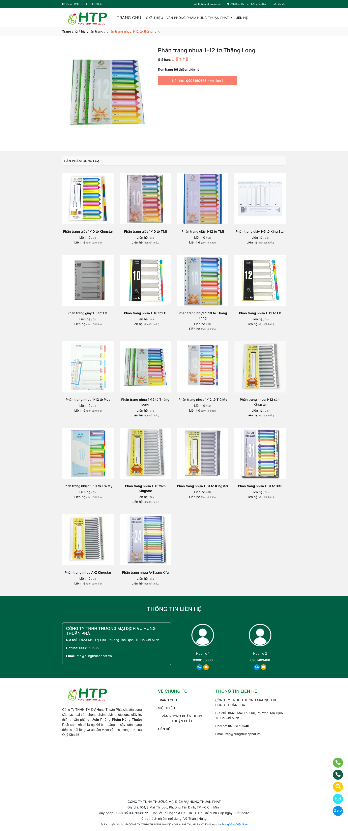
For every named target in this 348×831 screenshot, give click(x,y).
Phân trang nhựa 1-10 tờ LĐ (145, 313)
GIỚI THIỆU (154, 18)
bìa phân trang (92, 31)
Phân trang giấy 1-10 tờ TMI (145, 231)
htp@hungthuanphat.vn (94, 656)
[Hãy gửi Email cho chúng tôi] (335, 799)
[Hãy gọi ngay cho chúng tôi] (335, 775)
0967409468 (260, 660)
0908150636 (196, 81)
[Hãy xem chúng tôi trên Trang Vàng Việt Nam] (335, 787)
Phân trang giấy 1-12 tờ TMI (202, 231)
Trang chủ (70, 31)
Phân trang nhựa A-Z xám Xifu (145, 572)
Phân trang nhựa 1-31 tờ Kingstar (202, 486)
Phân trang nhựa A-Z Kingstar (88, 572)
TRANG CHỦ (129, 17)
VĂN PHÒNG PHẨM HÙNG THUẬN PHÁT (198, 18)
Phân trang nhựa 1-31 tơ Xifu (260, 486)
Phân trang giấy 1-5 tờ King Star (260, 231)
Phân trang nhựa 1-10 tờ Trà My (87, 486)
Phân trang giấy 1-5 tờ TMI (87, 313)
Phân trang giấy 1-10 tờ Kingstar (88, 231)
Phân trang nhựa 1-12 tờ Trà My (202, 400)
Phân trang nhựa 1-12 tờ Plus (88, 400)
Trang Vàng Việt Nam (235, 824)
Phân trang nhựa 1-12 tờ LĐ (260, 313)
